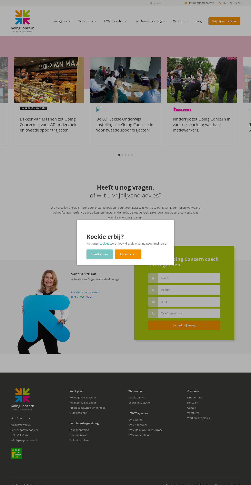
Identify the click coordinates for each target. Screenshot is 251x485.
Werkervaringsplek (198, 418)
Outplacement (78, 413)
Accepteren (128, 254)
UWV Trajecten (113, 21)
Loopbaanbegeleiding (148, 21)
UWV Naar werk (137, 425)
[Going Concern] (22, 21)
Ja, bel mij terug (184, 325)
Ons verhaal (194, 397)
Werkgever (60, 21)
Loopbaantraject (79, 430)
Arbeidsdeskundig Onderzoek (87, 407)
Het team (192, 402)
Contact (191, 407)
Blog (199, 21)
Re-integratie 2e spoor (83, 397)
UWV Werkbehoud (139, 435)
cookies (104, 243)
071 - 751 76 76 (231, 3)
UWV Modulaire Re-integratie (145, 430)
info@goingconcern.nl (202, 3)
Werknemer (85, 21)
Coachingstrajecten (139, 402)
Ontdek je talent (79, 440)
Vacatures (193, 413)
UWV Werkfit (135, 419)
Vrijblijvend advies (224, 21)
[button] (119, 155)
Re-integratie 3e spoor (83, 402)
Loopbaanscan (78, 435)
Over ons (179, 21)
